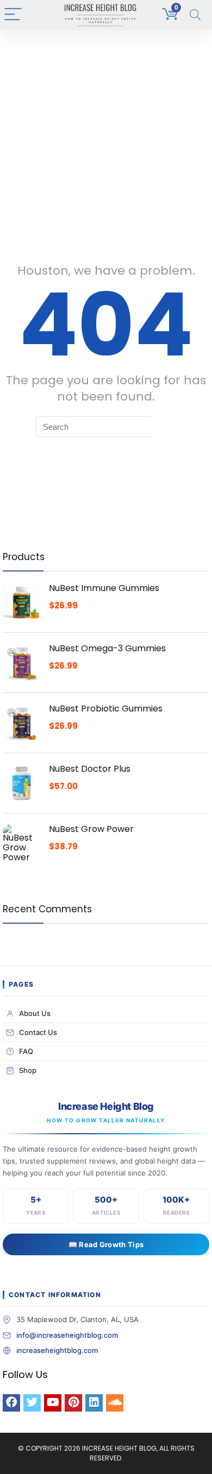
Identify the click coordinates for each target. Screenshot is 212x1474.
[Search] (195, 15)
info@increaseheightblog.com (67, 1335)
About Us (35, 1013)
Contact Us (38, 1032)
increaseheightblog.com (57, 1350)
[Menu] (13, 15)
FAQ (26, 1051)
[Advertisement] (106, 141)
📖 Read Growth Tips (106, 1244)
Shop (27, 1070)
